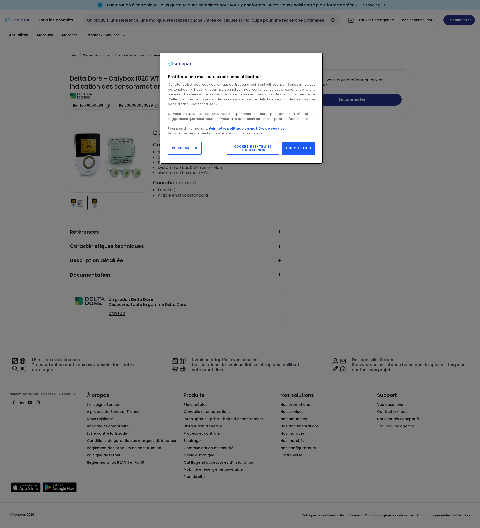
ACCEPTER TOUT (299, 148)
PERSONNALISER (184, 148)
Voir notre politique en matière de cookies (247, 128)
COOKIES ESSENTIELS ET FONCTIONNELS (253, 148)
